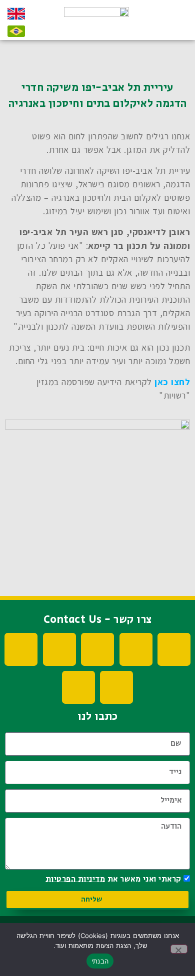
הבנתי (100, 961)
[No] (179, 949)
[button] (174, 24)
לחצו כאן (172, 382)
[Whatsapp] (116, 687)
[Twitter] (97, 649)
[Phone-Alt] (21, 649)
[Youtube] (136, 649)
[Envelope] (78, 687)
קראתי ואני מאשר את (114, 879)
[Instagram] (59, 649)
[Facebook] (174, 649)
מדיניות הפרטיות (76, 879)
